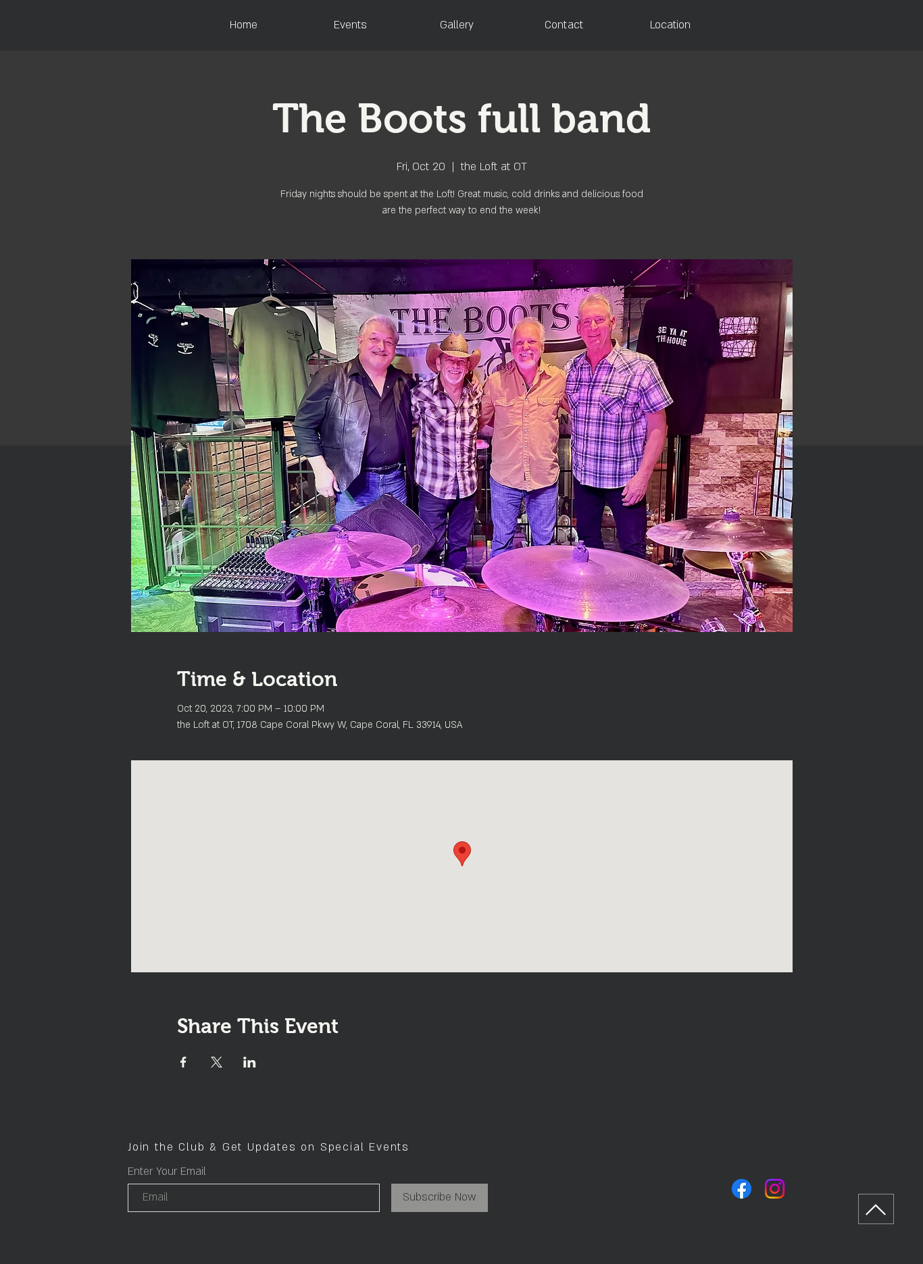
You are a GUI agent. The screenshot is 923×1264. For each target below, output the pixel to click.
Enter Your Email (167, 1171)
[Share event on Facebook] (183, 1062)
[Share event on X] (216, 1062)
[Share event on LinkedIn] (249, 1062)
